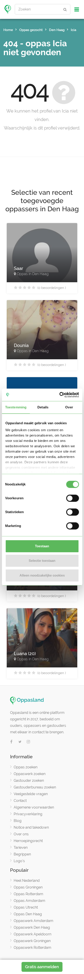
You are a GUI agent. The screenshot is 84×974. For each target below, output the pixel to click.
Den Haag (57, 30)
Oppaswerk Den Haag (32, 927)
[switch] (72, 498)
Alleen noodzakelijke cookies (42, 575)
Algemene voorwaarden (34, 807)
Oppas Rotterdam (28, 894)
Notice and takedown (31, 827)
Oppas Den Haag (28, 914)
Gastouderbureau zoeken (35, 787)
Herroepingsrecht (28, 841)
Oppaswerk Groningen (32, 941)
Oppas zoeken (25, 767)
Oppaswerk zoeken (29, 774)
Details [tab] (42, 407)
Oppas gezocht (31, 30)
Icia (73, 30)
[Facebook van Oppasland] (11, 742)
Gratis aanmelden (42, 966)
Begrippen (22, 854)
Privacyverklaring (28, 814)
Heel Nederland (27, 880)
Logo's (19, 861)
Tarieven (21, 847)
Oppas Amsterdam (29, 901)
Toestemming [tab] (15, 407)
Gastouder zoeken (29, 780)
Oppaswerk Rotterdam (32, 947)
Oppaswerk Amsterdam (33, 921)
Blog (18, 821)
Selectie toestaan (42, 560)
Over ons (21, 834)
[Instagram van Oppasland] (28, 742)
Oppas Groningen (28, 887)
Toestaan (42, 546)
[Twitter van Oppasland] (20, 742)
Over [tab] (69, 407)
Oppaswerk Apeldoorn (32, 934)
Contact (20, 800)
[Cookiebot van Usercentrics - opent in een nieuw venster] (60, 395)
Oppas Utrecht (26, 907)
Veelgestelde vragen (31, 794)
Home (8, 30)
